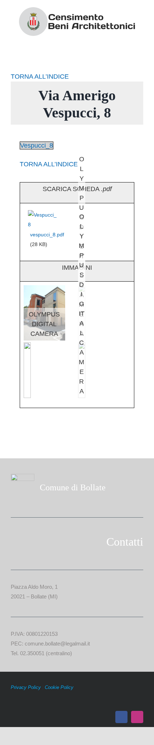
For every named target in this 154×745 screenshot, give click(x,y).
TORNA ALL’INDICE (40, 76)
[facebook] (121, 717)
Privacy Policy (26, 687)
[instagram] (137, 717)
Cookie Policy (59, 687)
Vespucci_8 (36, 145)
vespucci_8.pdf (47, 234)
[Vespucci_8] (43, 214)
